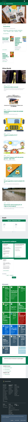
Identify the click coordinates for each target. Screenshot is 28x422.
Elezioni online (4, 395)
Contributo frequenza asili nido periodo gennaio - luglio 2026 (13, 158)
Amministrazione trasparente (11, 388)
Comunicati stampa (16, 395)
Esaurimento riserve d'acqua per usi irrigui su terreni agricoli (13, 205)
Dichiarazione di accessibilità (16, 391)
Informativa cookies (16, 387)
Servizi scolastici (5, 393)
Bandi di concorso (11, 391)
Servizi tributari (4, 394)
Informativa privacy (16, 386)
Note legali (15, 394)
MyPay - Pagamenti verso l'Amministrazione (5, 400)
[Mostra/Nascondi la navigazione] (0, 3)
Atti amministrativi (11, 390)
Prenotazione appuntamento (4, 387)
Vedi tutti (14, 277)
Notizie (5, 85)
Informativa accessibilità (15, 389)
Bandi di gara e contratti (10, 393)
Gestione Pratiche (5, 397)
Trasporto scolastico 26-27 (10, 135)
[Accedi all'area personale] (25, 1)
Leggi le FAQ (15, 393)
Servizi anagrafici (5, 396)
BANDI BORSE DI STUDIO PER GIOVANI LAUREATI (13, 112)
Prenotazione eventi (5, 390)
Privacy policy (7, 417)
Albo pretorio (10, 389)
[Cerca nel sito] (25, 3)
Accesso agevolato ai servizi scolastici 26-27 (14, 181)
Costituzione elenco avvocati (11, 87)
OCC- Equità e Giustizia (4, 389)
